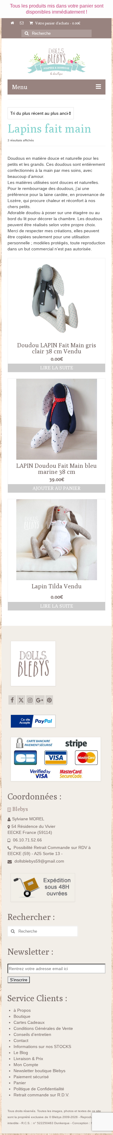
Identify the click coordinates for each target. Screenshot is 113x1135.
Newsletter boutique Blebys (39, 1070)
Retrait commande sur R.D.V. (41, 1094)
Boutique (22, 1016)
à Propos (22, 1010)
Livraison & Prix (28, 1058)
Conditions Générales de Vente (43, 1028)
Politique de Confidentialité (39, 1088)
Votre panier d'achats (57, 23)
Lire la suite (56, 368)
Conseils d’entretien (32, 1034)
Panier (20, 1082)
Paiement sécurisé (31, 1076)
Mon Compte (26, 1064)
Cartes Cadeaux (29, 1022)
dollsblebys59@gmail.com (39, 861)
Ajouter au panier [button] (56, 488)
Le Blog (21, 1052)
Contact (21, 1040)
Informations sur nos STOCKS (42, 1046)
